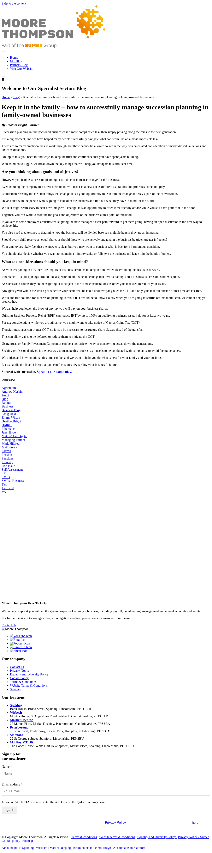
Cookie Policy (19, 678)
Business (7, 406)
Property (7, 462)
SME (5, 473)
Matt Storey (9, 447)
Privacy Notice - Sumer (193, 837)
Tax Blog (8, 488)
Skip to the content (14, 3)
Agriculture (9, 388)
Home (14, 57)
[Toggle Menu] (3, 51)
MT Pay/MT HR (22, 742)
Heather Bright (11, 421)
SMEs (6, 477)
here (195, 822)
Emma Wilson (11, 417)
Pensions (7, 458)
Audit (5, 395)
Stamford (16, 735)
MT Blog (16, 61)
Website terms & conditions (117, 837)
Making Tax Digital (14, 436)
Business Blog (11, 410)
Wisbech (16, 712)
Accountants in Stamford (129, 847)
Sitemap (15, 689)
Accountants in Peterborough (92, 847)
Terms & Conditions (23, 682)
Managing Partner (13, 440)
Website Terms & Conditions (29, 685)
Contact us (17, 667)
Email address (12, 784)
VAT (5, 492)
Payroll (6, 451)
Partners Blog (19, 65)
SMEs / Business (13, 480)
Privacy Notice (19, 670)
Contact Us (9, 625)
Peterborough (19, 727)
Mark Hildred (10, 443)
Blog (16, 97)
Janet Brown (10, 432)
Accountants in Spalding (18, 847)
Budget (6, 402)
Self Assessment (12, 469)
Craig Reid (9, 414)
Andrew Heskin (12, 391)
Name (7, 766)
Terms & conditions (84, 837)
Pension (7, 454)
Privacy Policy (115, 822)
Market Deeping (21, 720)
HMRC (7, 425)
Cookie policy (11, 840)
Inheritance (9, 428)
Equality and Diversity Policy (29, 674)
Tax (4, 484)
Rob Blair (8, 466)
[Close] (3, 76)
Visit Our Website (21, 68)
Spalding (16, 705)
